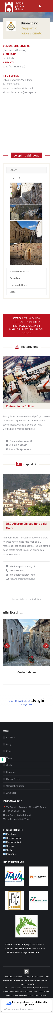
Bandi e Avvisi (13, 779)
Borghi (9, 744)
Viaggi (9, 758)
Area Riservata (42, 980)
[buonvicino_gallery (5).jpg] (26, 254)
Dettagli (30, 643)
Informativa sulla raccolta (18, 1009)
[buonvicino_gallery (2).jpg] (14, 212)
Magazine (11, 772)
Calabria (23, 599)
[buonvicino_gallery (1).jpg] (26, 194)
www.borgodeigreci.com (22, 578)
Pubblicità (11, 834)
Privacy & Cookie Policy (25, 980)
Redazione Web (13, 842)
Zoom (22, 643)
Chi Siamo (11, 737)
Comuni (10, 846)
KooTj (31, 984)
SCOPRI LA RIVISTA (26, 702)
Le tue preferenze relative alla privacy (29, 1003)
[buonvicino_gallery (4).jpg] (26, 232)
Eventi (9, 751)
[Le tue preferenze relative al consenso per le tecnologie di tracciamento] (3, 760)
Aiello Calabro (26, 672)
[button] (7, 645)
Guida (9, 765)
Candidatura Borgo (15, 786)
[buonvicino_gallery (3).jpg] (30, 212)
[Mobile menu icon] (47, 6)
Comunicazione (13, 838)
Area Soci (11, 793)
